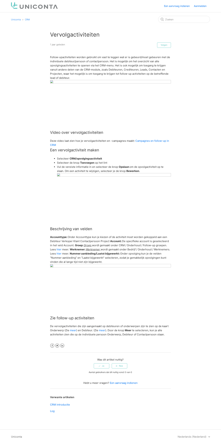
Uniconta (16, 19)
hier (59, 249)
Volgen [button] (164, 45)
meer (73, 330)
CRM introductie (60, 404)
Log (52, 411)
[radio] (101, 365)
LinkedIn (62, 345)
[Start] (34, 7)
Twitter (57, 345)
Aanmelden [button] (200, 5)
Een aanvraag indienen (177, 5)
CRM (27, 19)
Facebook (52, 345)
